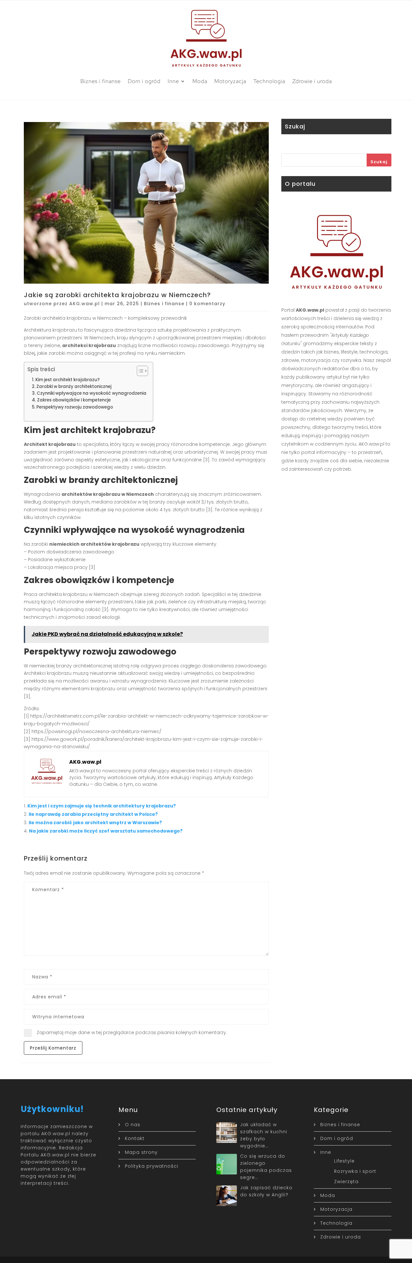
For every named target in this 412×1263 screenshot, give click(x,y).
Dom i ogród (144, 81)
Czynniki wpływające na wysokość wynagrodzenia (91, 393)
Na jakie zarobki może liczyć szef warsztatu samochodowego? (106, 831)
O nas (132, 1124)
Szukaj (379, 162)
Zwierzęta (346, 1181)
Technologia (269, 81)
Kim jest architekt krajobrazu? (67, 380)
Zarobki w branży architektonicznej (73, 386)
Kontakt (135, 1138)
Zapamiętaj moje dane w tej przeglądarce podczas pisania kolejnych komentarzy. (132, 1032)
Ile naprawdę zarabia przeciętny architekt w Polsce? (93, 814)
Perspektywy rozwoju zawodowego (74, 407)
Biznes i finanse (100, 81)
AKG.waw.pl (84, 303)
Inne (173, 81)
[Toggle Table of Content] (139, 370)
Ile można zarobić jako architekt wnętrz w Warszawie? (95, 822)
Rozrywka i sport (355, 1171)
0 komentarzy (207, 303)
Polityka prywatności (151, 1166)
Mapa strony (141, 1152)
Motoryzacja (230, 81)
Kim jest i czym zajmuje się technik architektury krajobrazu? (101, 806)
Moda (199, 81)
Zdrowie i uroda (312, 81)
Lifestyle (344, 1161)
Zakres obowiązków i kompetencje (74, 400)
